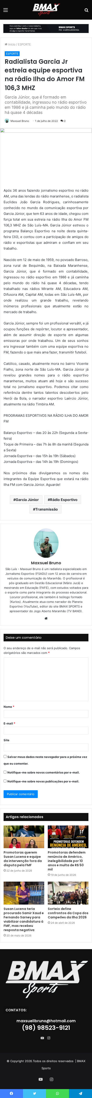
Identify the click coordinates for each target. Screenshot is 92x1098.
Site (6, 740)
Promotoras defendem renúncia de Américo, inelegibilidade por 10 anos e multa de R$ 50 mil (67, 861)
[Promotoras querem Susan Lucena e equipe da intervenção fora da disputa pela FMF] (24, 836)
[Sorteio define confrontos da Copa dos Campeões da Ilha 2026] (68, 893)
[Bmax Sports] (46, 9)
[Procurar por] (86, 11)
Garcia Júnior (27, 499)
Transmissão (46, 509)
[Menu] (5, 11)
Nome (9, 706)
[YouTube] (43, 1038)
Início (11, 44)
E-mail (9, 723)
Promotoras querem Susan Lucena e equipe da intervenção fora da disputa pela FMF (23, 858)
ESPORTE (24, 44)
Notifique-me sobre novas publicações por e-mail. (43, 781)
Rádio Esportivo (63, 499)
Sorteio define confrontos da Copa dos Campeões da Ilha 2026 (68, 913)
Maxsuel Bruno (19, 121)
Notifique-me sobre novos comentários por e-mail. (43, 772)
